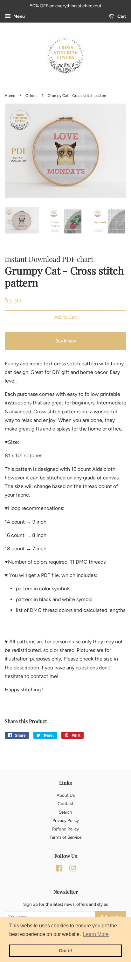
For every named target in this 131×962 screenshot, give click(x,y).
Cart (121, 16)
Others (31, 95)
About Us (66, 795)
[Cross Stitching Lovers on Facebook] (59, 869)
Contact (65, 803)
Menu (18, 16)
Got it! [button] (65, 950)
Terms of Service (65, 837)
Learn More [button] (96, 934)
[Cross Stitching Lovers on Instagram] (72, 869)
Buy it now (65, 341)
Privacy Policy (65, 820)
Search (65, 812)
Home (10, 95)
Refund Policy (65, 828)
